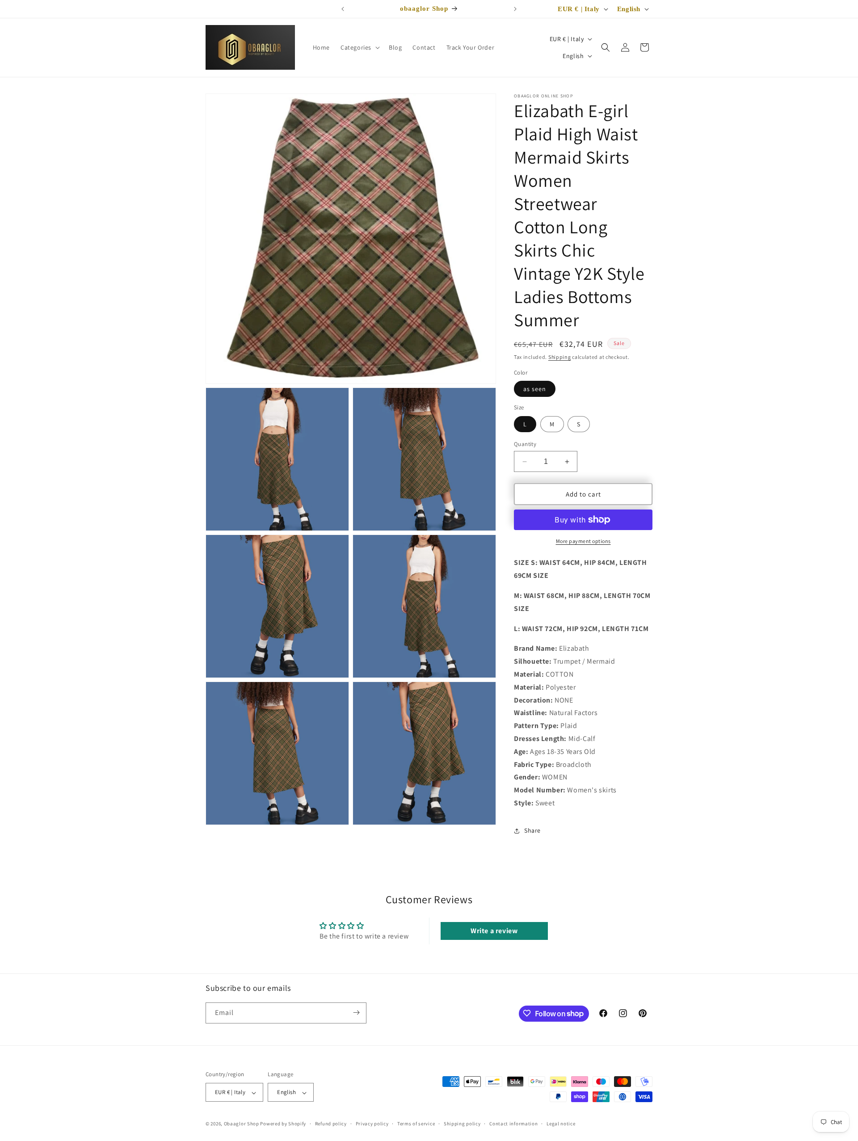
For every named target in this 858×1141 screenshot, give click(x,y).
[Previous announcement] (343, 8)
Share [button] (532, 830)
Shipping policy (462, 1123)
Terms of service (416, 1123)
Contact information (513, 1123)
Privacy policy (372, 1123)
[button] (359, 47)
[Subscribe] (356, 1012)
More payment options (583, 541)
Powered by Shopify (283, 1124)
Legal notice (561, 1123)
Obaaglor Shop (241, 1124)
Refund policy (331, 1123)
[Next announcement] (515, 8)
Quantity (525, 444)
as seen (534, 389)
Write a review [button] (494, 930)
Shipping (559, 357)
